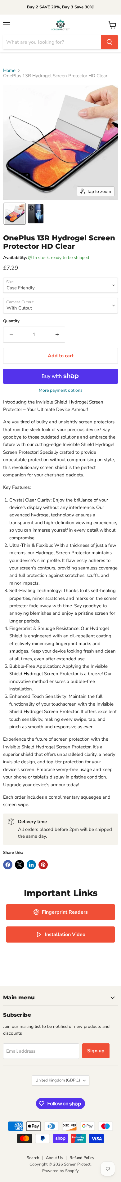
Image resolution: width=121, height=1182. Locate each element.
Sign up (96, 1050)
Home (9, 70)
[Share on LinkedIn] (31, 864)
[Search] (109, 42)
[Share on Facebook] (7, 864)
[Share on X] (19, 864)
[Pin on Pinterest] (43, 864)
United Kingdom (57, 1080)
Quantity (11, 321)
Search (33, 1158)
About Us (54, 1158)
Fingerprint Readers (65, 912)
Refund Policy (81, 1158)
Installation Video (65, 934)
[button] (14, 213)
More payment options (61, 390)
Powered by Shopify (60, 1171)
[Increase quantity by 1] (57, 335)
